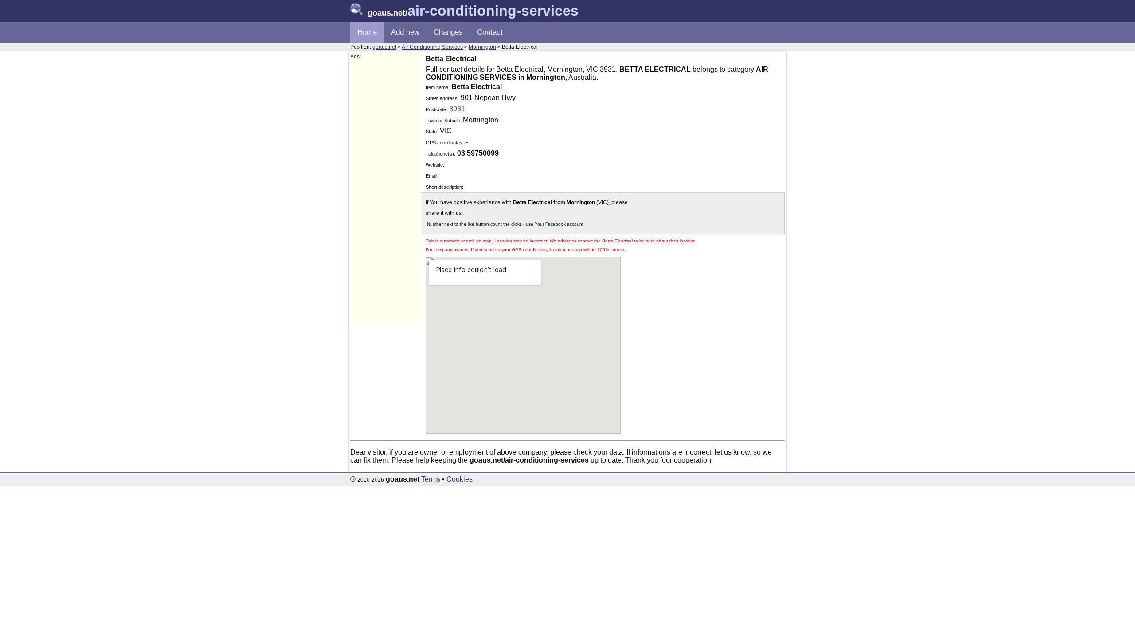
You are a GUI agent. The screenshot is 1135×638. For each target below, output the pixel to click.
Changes (448, 32)
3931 (457, 109)
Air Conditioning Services (432, 47)
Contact (490, 32)
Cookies (459, 479)
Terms (430, 479)
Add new (405, 32)
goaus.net (384, 47)
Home (367, 32)
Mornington (482, 47)
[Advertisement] (385, 193)
